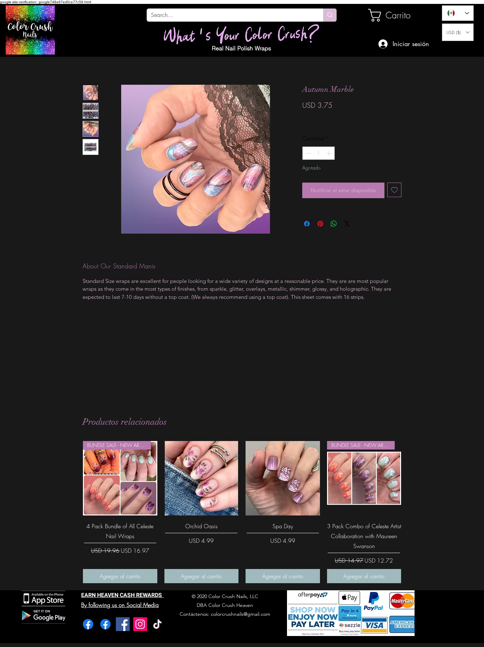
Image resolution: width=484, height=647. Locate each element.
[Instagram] (140, 624)
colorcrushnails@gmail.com (240, 614)
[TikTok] (157, 624)
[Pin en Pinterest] (320, 223)
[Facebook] (88, 624)
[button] (458, 32)
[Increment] (329, 153)
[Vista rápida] (201, 478)
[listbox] (458, 32)
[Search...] (330, 15)
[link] (392, 15)
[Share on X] (347, 223)
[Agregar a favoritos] (394, 190)
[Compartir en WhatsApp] (334, 223)
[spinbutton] (319, 153)
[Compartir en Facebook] (307, 223)
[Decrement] (308, 153)
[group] (242, 512)
